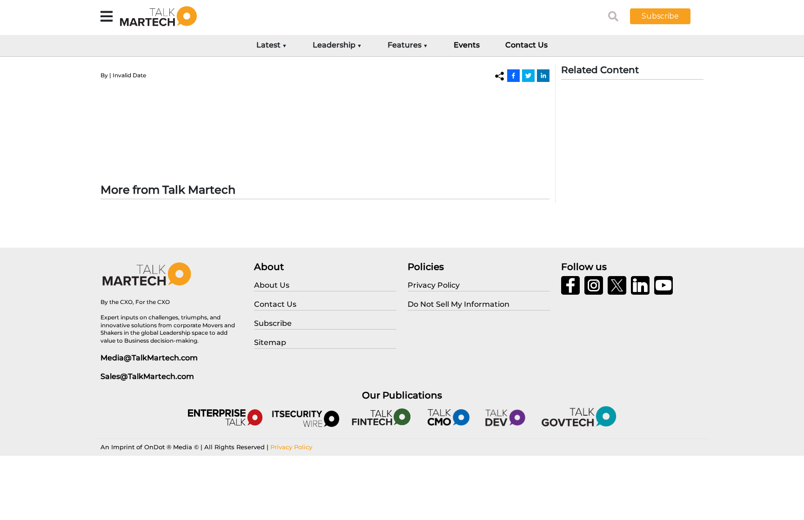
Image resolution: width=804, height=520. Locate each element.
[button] (667, 16)
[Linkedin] (543, 75)
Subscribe (660, 16)
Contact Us (526, 45)
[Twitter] (528, 75)
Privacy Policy (291, 447)
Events (467, 45)
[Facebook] (513, 75)
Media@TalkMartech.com (149, 357)
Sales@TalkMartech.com (147, 376)
